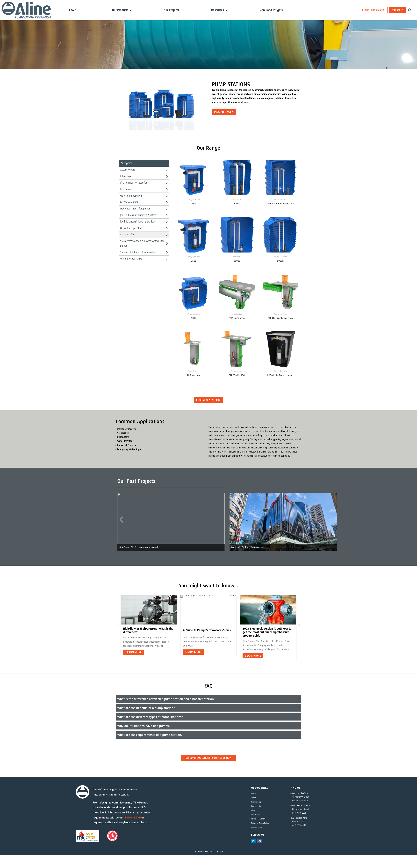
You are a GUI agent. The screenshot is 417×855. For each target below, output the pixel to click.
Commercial (151, 547)
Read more (243, 102)
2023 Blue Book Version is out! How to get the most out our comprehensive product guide (267, 632)
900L (193, 318)
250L (193, 260)
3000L (237, 260)
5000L (280, 260)
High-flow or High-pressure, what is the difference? (148, 630)
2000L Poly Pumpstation (280, 203)
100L (193, 203)
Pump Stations (193, 199)
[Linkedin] (253, 841)
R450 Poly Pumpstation (280, 375)
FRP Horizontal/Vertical (280, 318)
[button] (121, 520)
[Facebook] (259, 841)
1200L (237, 203)
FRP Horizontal (237, 318)
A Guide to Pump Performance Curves (207, 630)
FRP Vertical (193, 375)
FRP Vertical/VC (237, 375)
